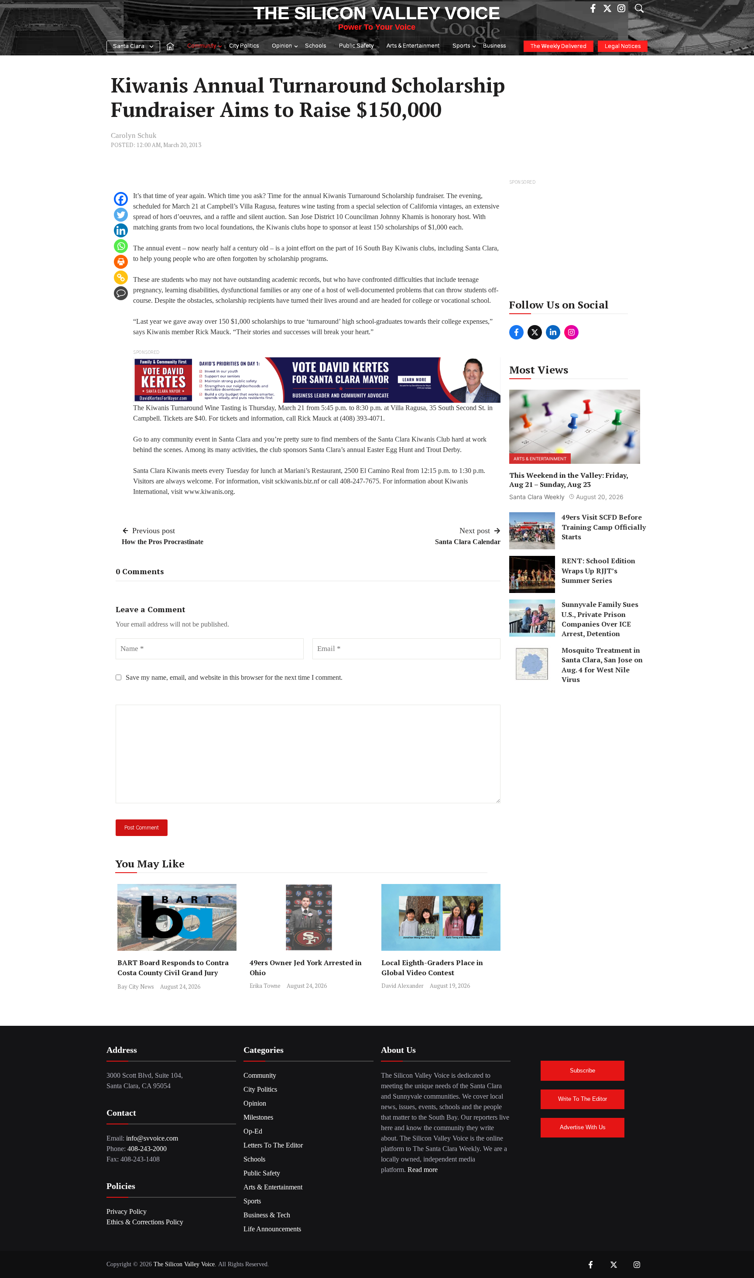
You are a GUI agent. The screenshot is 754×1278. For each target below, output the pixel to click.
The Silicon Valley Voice (377, 13)
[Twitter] (121, 215)
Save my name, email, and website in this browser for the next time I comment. (234, 677)
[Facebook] (121, 199)
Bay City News (135, 986)
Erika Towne (265, 986)
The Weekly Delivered (558, 46)
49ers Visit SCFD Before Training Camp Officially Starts (604, 526)
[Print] (121, 262)
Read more (423, 1169)
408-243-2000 (147, 1148)
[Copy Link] (121, 277)
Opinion (282, 46)
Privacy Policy (126, 1211)
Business (494, 46)
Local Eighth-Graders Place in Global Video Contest (432, 967)
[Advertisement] (575, 241)
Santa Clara (128, 46)
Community (201, 46)
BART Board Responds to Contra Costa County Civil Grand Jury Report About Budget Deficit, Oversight (173, 977)
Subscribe (582, 1070)
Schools (315, 46)
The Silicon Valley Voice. (185, 1264)
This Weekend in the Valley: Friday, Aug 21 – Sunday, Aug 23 (568, 479)
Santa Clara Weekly (537, 496)
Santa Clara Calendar (467, 541)
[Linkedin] (121, 230)
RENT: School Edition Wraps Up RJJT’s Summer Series (598, 570)
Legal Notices (623, 46)
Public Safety (356, 46)
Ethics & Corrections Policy (144, 1222)
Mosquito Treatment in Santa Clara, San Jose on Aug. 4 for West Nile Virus (602, 664)
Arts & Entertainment (413, 46)
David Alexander (402, 986)
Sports (461, 46)
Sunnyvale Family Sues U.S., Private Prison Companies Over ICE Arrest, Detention (600, 619)
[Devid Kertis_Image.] (316, 379)
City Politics (244, 46)
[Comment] (121, 293)
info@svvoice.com (152, 1138)
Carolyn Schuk (134, 135)
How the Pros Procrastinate (162, 541)
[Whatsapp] (121, 246)
